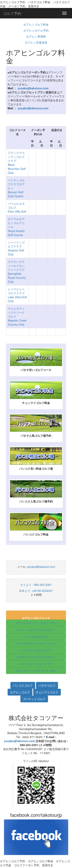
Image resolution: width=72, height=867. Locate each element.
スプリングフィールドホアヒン (36, 657)
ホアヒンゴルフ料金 (36, 24)
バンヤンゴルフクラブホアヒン (36, 630)
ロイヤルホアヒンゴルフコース (36, 643)
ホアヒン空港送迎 (36, 42)
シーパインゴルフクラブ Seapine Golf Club (16, 248)
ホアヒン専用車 (36, 36)
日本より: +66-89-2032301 (36, 591)
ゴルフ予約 (12, 13)
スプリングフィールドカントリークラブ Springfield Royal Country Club (17, 272)
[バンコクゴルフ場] (23, 685)
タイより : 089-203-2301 (36, 585)
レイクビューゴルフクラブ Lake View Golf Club (17, 295)
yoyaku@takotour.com (41, 567)
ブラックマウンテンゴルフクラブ (36, 623)
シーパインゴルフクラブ (36, 650)
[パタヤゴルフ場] (47, 685)
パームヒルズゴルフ (36, 637)
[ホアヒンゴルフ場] (20, 692)
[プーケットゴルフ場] (34, 698)
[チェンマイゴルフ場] (47, 692)
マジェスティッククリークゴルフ (36, 671)
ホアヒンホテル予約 (36, 30)
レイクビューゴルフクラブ (36, 664)
